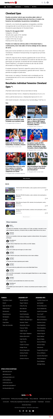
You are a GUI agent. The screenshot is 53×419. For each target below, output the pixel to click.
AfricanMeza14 (12, 240)
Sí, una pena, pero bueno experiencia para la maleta (17, 261)
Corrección (6, 401)
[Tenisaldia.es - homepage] (10, 2)
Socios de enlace (26, 404)
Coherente (11, 232)
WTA (7, 117)
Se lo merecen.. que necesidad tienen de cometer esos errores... (20, 280)
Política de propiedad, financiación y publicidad (23, 401)
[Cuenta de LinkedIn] (30, 411)
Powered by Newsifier (26, 413)
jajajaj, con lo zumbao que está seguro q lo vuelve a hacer (18, 249)
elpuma (10, 225)
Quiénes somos (5, 398)
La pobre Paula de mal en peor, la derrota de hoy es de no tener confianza (22, 255)
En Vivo (34, 6)
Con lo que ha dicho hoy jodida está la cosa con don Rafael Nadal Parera (21, 267)
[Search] (42, 2)
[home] (5, 6)
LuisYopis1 (11, 246)
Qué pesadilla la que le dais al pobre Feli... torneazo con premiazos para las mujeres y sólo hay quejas (26, 287)
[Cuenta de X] (20, 411)
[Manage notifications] (50, 416)
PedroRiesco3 (12, 283)
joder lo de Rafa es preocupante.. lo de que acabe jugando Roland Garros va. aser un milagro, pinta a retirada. (26, 274)
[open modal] (48, 3)
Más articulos (26, 178)
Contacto (47, 401)
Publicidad (41, 401)
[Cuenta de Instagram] (26, 411)
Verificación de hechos (45, 398)
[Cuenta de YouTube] (33, 411)
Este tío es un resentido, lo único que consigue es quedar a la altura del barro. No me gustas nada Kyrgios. (26, 237)
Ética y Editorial (34, 398)
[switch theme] (45, 3)
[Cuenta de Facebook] (23, 411)
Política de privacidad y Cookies (19, 398)
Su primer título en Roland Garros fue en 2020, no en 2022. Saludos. (20, 243)
